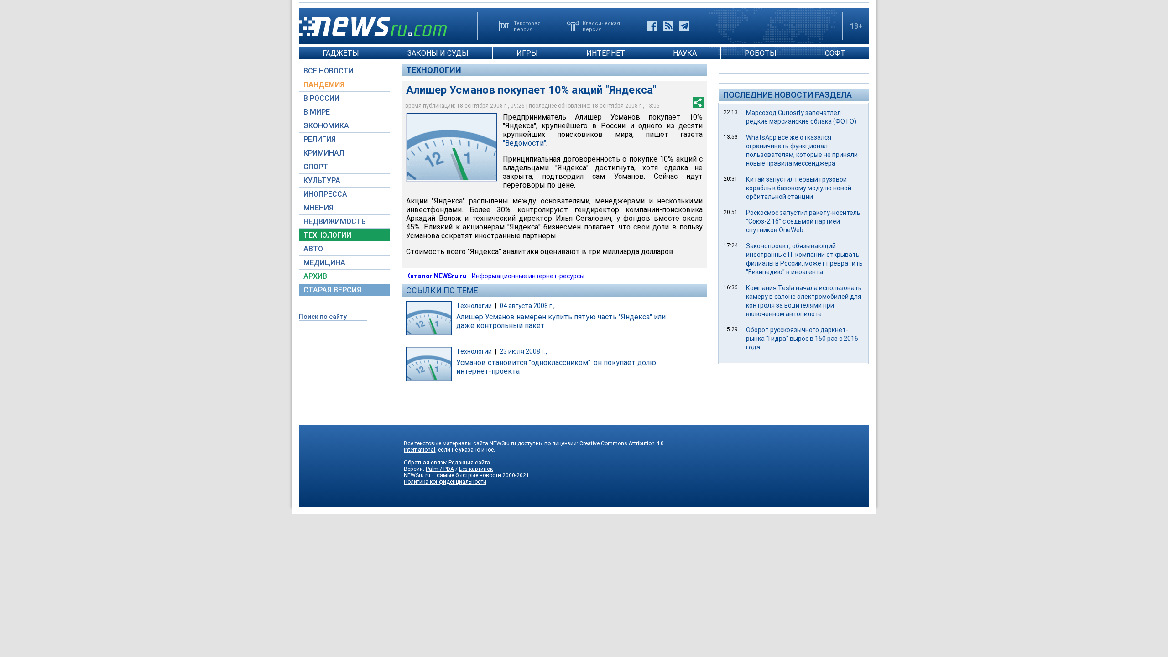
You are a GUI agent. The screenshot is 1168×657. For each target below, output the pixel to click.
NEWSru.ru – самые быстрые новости (452, 475)
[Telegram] (684, 26)
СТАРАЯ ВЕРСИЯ (332, 290)
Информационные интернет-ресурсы (528, 276)
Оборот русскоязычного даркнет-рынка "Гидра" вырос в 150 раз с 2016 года (802, 338)
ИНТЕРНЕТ (605, 53)
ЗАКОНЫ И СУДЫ (438, 53)
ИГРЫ (527, 53)
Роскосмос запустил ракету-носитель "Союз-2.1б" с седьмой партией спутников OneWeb (803, 221)
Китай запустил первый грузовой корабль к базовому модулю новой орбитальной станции (798, 188)
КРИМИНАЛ (323, 153)
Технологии (433, 70)
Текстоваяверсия (527, 26)
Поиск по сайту (323, 316)
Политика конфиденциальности (445, 482)
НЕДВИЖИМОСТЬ (334, 221)
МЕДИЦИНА (324, 262)
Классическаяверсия (601, 26)
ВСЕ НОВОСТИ (328, 71)
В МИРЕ (316, 112)
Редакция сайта (469, 462)
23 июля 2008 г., (523, 351)
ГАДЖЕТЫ (341, 53)
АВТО (313, 249)
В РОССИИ (321, 98)
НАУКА (685, 53)
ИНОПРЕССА (325, 194)
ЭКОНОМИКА (326, 125)
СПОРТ (315, 166)
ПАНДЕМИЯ (323, 84)
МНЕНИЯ (318, 207)
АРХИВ (315, 276)
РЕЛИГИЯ (319, 139)
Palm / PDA (440, 469)
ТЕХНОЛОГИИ (327, 235)
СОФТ (835, 53)
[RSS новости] (668, 26)
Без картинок (476, 469)
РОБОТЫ (761, 53)
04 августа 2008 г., (527, 305)
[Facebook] (652, 26)
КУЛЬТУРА (321, 180)
